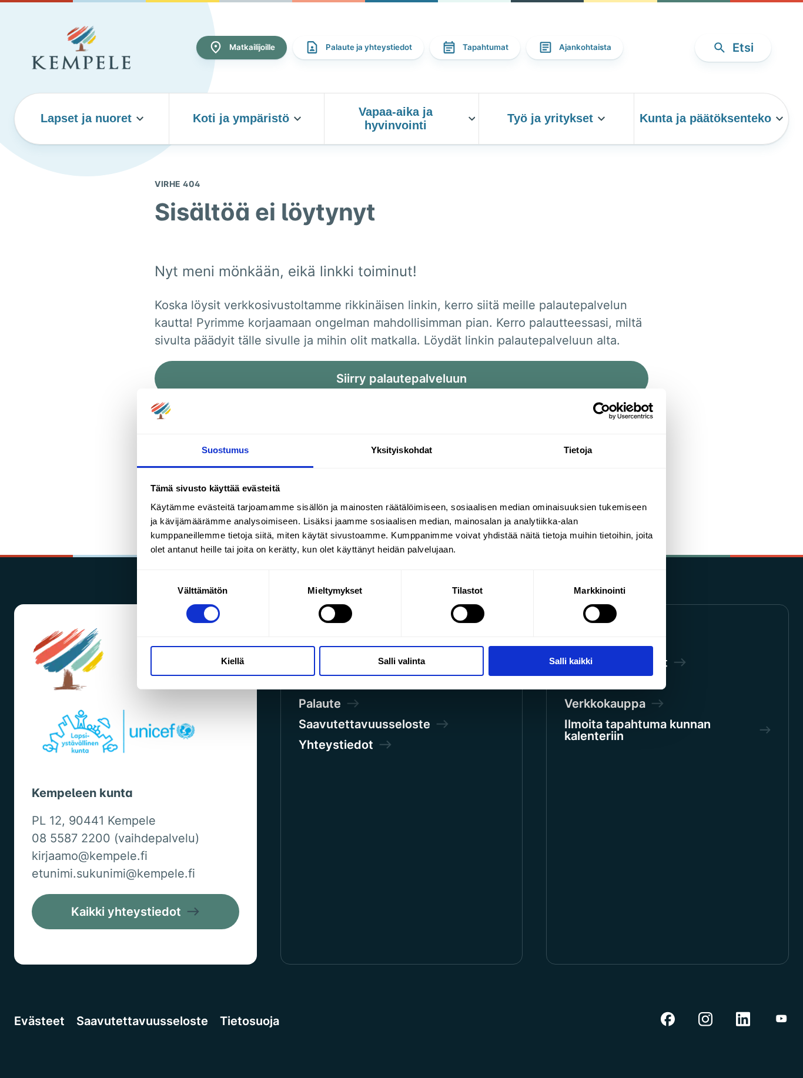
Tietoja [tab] (578, 450)
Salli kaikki (571, 661)
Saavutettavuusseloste (142, 1021)
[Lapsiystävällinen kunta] (118, 733)
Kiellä (232, 661)
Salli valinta (401, 661)
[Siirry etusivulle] (81, 47)
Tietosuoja (249, 1021)
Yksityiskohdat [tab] (401, 450)
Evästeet (39, 1021)
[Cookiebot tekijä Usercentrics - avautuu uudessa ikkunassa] (601, 411)
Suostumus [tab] (225, 450)
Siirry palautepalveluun (401, 378)
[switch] (335, 613)
